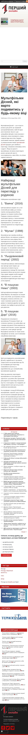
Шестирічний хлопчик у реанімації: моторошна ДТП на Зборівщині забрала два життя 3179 (13, 689)
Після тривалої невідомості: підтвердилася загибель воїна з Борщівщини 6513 (13, 633)
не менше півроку (8, 549)
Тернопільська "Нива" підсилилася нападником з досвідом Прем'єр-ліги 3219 (13, 684)
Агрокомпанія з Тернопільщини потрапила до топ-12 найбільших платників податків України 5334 (13, 647)
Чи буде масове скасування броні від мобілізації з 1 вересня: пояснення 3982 (13, 670)
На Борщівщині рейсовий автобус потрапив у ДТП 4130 (13, 666)
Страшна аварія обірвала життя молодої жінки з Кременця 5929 (12, 638)
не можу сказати (8, 547)
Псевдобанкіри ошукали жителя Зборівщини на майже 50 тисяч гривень (17, 21)
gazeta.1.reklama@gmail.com (11, 721)
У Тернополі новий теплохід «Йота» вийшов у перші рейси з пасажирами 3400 (13, 680)
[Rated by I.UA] (4, 731)
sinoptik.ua (10, 582)
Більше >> (24, 531)
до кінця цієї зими (8, 552)
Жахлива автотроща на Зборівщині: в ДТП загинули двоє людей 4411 (13, 657)
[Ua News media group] (14, 596)
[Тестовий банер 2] (14, 618)
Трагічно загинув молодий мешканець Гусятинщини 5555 (11, 642)
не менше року (7, 544)
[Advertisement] (14, 42)
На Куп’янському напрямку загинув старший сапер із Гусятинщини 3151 (13, 694)
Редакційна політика (9, 723)
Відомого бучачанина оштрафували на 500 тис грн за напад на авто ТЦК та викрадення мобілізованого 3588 (13, 675)
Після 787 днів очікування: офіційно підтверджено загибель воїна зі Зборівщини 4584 (13, 652)
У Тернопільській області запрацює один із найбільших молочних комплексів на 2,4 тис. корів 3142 (13, 699)
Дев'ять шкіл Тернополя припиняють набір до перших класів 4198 (13, 661)
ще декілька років (8, 542)
